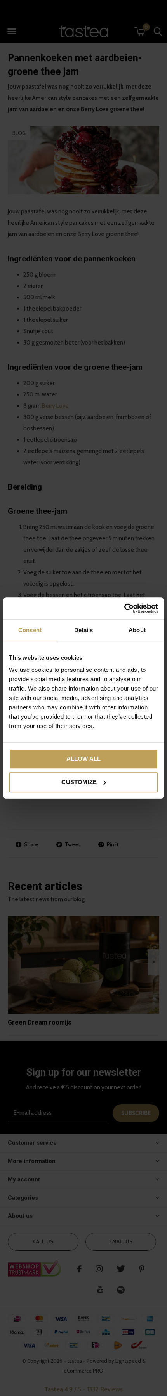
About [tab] (137, 630)
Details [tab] (83, 630)
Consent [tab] (30, 630)
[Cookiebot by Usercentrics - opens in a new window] (124, 608)
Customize (79, 782)
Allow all (83, 758)
